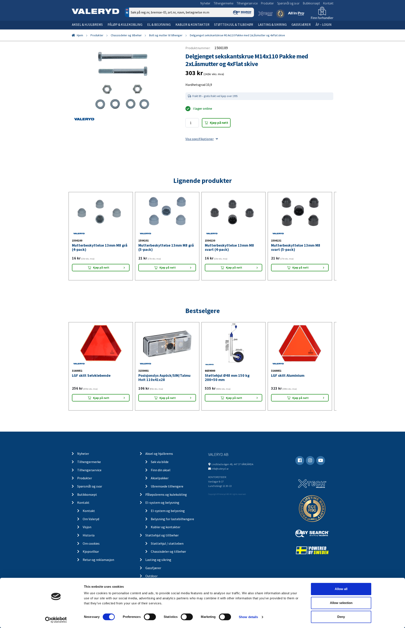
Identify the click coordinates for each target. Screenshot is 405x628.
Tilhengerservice (247, 3)
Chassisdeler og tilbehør (126, 35)
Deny (341, 617)
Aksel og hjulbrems (159, 453)
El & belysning (159, 24)
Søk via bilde (160, 462)
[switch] (150, 616)
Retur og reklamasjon (98, 560)
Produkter (267, 3)
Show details (248, 617)
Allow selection (341, 603)
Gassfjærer (301, 24)
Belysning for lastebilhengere (172, 519)
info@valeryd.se (220, 468)
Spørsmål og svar (288, 3)
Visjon (87, 527)
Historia (88, 535)
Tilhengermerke (223, 3)
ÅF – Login (324, 24)
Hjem (80, 35)
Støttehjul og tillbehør (162, 535)
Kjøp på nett (219, 122)
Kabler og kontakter (165, 527)
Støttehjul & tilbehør (233, 24)
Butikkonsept (311, 3)
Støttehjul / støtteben (167, 543)
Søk (248, 30)
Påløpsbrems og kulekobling (166, 494)
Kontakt (328, 3)
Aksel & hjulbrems (87, 24)
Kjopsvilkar (91, 551)
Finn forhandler (322, 18)
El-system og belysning (162, 502)
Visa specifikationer (199, 139)
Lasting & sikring (272, 24)
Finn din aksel (160, 470)
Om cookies (91, 543)
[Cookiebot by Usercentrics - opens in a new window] (56, 620)
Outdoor (151, 576)
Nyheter (205, 3)
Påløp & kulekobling (125, 24)
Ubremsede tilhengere (167, 486)
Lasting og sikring (158, 560)
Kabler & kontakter (192, 24)
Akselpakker (160, 478)
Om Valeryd (91, 519)
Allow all (341, 589)
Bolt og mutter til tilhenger (165, 35)
